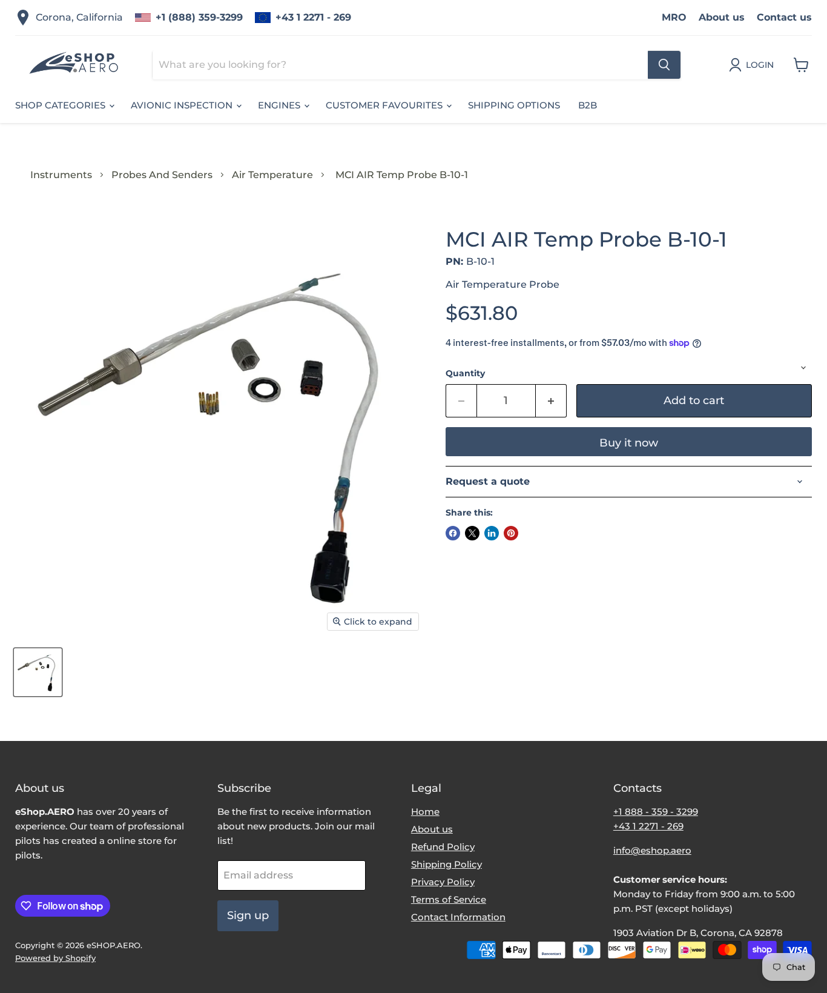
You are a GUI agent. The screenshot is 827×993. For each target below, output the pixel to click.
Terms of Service (448, 899)
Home (425, 811)
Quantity (465, 373)
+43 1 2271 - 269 (313, 17)
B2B (587, 105)
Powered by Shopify (55, 958)
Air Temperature (272, 175)
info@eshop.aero (652, 850)
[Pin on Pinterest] (511, 533)
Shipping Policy (446, 864)
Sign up (248, 915)
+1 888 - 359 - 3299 (655, 811)
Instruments (61, 175)
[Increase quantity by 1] (551, 400)
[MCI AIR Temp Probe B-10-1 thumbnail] (38, 672)
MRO (674, 17)
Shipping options (514, 105)
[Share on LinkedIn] (491, 533)
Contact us (784, 17)
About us (722, 17)
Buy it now (628, 443)
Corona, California (79, 17)
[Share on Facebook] (453, 533)
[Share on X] (472, 533)
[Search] (664, 65)
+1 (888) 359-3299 (199, 17)
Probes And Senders (162, 175)
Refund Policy (443, 846)
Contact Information (458, 917)
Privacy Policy (443, 882)
